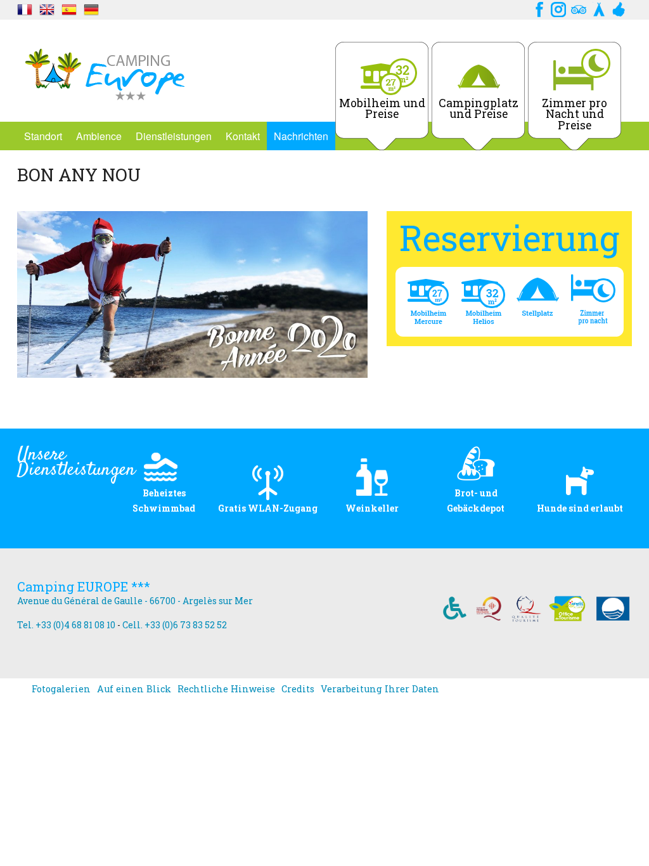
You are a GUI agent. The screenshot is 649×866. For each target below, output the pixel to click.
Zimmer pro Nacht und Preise (574, 114)
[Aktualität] (24, 8)
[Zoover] (619, 8)
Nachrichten (301, 136)
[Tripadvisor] (578, 8)
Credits (297, 689)
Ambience (99, 136)
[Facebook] (538, 8)
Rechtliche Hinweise (226, 689)
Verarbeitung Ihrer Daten (380, 689)
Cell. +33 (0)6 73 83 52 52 (174, 625)
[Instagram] (558, 8)
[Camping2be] (599, 8)
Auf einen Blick (134, 689)
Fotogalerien (61, 689)
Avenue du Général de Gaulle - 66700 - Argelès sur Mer (135, 601)
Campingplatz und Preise (478, 109)
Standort (43, 136)
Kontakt (243, 136)
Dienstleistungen (174, 136)
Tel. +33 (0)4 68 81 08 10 (66, 625)
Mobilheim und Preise (382, 109)
